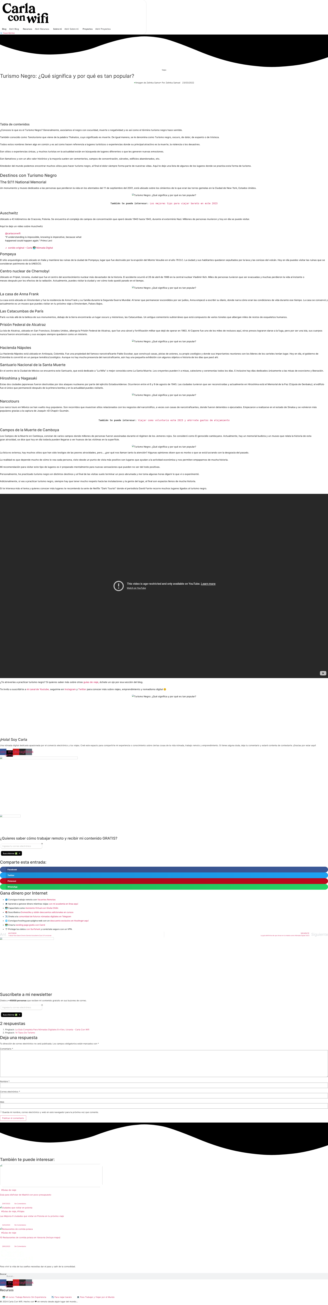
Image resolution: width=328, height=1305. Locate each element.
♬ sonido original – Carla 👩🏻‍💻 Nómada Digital (29, 247)
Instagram (70, 689)
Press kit (4, 1271)
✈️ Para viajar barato (61, 1297)
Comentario (6, 1049)
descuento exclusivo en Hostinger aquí (69, 920)
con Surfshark (33, 929)
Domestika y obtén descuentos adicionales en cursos (47, 912)
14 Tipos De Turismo (25, 1032)
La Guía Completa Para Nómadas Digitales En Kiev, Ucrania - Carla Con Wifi (52, 1029)
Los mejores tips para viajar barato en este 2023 (184, 203)
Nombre (4, 1081)
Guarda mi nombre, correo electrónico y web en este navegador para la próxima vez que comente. (50, 1112)
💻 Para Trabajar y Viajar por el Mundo (96, 1297)
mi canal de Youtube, (38, 689)
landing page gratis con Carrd (30, 925)
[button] (164, 869)
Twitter (82, 689)
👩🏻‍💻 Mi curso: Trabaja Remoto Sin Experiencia (24, 1297)
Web (2, 1102)
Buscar (3, 1274)
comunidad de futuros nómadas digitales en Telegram (44, 916)
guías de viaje (90, 682)
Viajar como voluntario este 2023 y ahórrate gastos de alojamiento (184, 420)
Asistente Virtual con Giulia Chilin (41, 908)
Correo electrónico (10, 1092)
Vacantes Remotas (46, 899)
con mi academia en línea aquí (63, 903)
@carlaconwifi (12, 233)
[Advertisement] (164, 103)
